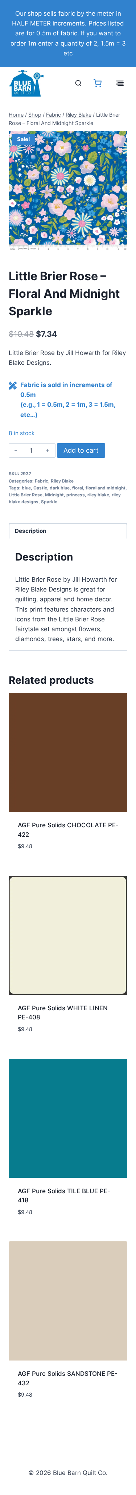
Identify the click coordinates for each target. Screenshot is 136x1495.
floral (77, 488)
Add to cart (81, 450)
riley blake (98, 494)
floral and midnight (105, 488)
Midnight (54, 494)
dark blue (60, 488)
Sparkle (49, 501)
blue (26, 488)
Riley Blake (62, 481)
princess (75, 494)
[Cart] (97, 83)
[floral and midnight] (68, 190)
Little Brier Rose (25, 494)
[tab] (68, 242)
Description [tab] (30, 530)
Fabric (41, 481)
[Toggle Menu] (119, 83)
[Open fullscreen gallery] (120, 243)
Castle (40, 488)
